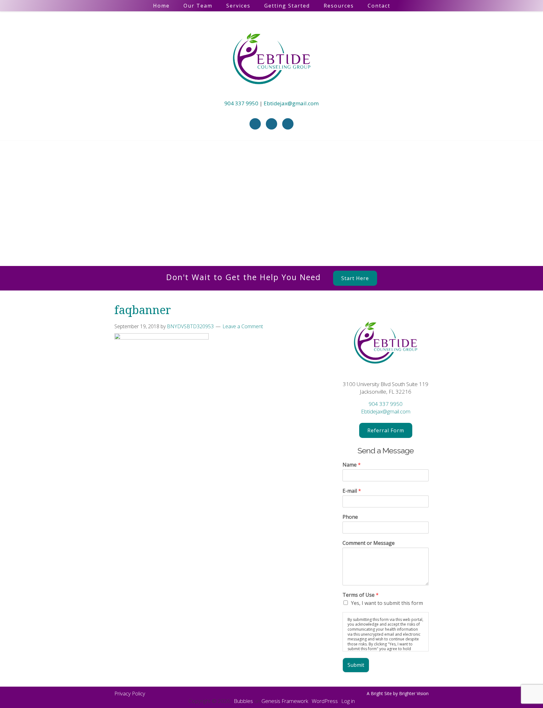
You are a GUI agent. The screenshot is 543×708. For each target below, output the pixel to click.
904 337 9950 (241, 103)
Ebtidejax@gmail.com (291, 103)
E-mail (352, 491)
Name (352, 465)
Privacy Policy (129, 693)
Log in (348, 701)
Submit (356, 664)
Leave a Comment (242, 326)
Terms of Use (361, 595)
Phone (350, 517)
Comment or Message (369, 543)
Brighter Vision (414, 693)
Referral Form (385, 430)
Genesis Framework (284, 701)
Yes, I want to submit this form (387, 603)
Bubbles (243, 701)
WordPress (325, 701)
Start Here (355, 278)
